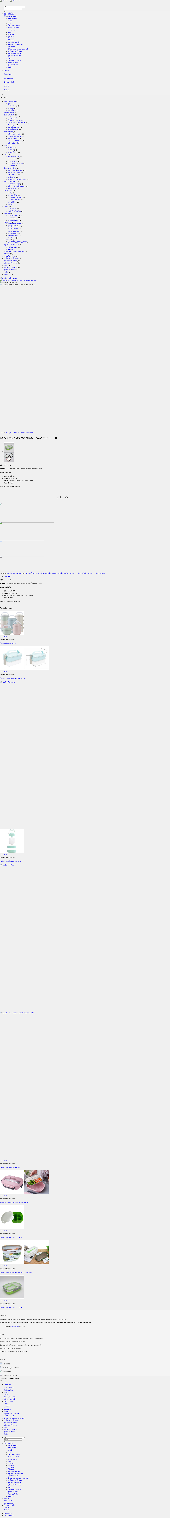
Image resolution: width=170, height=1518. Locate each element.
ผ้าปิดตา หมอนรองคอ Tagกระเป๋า (18, 49)
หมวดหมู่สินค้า (8, 13)
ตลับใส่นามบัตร (12, 247)
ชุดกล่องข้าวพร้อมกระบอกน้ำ (96, 573)
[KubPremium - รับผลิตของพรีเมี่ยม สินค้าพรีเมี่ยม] (10, 1)
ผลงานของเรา (8, 78)
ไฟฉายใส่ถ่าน (12, 202)
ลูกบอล (10, 103)
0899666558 (6, 1364)
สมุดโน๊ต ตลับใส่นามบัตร (15, 44)
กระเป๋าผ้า (11, 147)
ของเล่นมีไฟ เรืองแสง (14, 60)
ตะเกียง (10, 193)
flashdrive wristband (14, 227)
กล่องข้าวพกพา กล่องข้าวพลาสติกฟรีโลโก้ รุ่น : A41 (16, 1272)
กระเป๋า (10, 21)
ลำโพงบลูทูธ (11, 125)
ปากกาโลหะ (11, 166)
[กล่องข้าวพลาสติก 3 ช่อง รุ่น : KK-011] (9, 451)
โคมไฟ (10, 204)
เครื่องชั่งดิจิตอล (13, 129)
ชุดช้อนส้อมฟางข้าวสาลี (15, 136)
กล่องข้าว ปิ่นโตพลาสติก (15, 170)
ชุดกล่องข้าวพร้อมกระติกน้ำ (77, 573)
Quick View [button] (3, 636)
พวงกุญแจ (11, 34)
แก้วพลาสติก (12, 188)
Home (2, 433)
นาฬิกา (10, 32)
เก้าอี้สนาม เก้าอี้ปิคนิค (15, 51)
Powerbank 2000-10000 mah (17, 243)
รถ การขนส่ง (12, 106)
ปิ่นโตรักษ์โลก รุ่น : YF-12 (8, 643)
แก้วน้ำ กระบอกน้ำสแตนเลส (16, 186)
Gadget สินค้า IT (13, 16)
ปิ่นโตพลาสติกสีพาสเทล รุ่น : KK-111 (11, 861)
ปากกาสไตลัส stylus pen (15, 163)
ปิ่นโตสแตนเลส (12, 175)
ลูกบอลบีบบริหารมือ (14, 42)
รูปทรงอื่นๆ (11, 110)
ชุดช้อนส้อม (11, 177)
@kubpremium (7, 1371)
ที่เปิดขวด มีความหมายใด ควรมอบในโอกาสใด (12, 1342)
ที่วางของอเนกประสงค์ (15, 120)
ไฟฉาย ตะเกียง (12, 30)
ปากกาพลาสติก (12, 161)
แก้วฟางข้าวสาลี (13, 143)
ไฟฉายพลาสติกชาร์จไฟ (15, 197)
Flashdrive (11, 36)
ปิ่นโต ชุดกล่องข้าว (14, 25)
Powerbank (11, 38)
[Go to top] (1, 1380)
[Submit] (5, 11)
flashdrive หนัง (12, 233)
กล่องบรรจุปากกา (13, 156)
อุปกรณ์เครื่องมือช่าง (14, 53)
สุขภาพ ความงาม (13, 62)
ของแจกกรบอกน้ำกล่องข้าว (59, 573)
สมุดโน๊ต (10, 249)
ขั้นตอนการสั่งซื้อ (9, 82)
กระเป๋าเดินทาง (12, 152)
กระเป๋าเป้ (11, 150)
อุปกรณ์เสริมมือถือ (13, 127)
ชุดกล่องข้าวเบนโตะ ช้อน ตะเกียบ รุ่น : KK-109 (14, 1202)
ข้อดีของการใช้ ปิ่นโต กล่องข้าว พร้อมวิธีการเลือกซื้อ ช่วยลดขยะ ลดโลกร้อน (21, 1345)
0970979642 (6, 1368)
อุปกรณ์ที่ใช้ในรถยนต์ (14, 56)
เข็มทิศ (6, 272)
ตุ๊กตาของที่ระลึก (13, 65)
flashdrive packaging (14, 223)
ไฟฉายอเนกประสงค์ (14, 200)
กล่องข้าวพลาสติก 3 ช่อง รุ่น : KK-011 (11, 1307)
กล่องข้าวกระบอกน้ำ (44, 573)
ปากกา (10, 23)
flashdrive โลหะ (13, 235)
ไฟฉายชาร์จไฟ (12, 195)
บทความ (6, 86)
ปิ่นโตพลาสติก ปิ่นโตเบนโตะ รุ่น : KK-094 (12, 678)
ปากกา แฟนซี (12, 159)
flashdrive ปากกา (13, 229)
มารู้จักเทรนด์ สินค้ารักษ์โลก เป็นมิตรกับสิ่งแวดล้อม (14, 1352)
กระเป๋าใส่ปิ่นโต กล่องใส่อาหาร (17, 179)
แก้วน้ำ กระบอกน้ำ (13, 27)
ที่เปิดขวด (11, 40)
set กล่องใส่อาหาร (31, 573)
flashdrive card (12, 225)
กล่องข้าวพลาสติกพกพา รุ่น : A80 (10, 1167)
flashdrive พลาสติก (13, 231)
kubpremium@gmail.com (10, 1375)
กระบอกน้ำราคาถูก (14, 184)
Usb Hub (10, 118)
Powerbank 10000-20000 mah (17, 241)
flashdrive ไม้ (12, 238)
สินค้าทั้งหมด (8, 74)
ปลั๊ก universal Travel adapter (17, 122)
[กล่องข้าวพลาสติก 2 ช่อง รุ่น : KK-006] (9, 461)
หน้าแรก (6, 70)
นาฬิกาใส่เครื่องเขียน (14, 211)
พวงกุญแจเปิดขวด (13, 215)
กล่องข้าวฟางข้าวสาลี (14, 134)
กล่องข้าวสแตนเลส (14, 172)
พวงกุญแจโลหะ (12, 218)
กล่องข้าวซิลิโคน (13, 138)
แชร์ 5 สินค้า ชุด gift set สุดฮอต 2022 (10, 1348)
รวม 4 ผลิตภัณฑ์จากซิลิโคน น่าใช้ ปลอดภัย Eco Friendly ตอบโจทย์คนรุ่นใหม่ (21, 1338)
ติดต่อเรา (7, 90)
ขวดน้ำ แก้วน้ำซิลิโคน (15, 141)
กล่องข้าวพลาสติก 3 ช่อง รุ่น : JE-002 (11, 1237)
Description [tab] (7, 576)
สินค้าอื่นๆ (11, 67)
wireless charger (13, 117)
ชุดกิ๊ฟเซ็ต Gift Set (13, 47)
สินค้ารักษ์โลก (12, 18)
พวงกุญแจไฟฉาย (13, 220)
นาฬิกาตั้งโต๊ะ (12, 209)
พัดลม (9, 58)
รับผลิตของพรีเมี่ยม (14, 1326)
